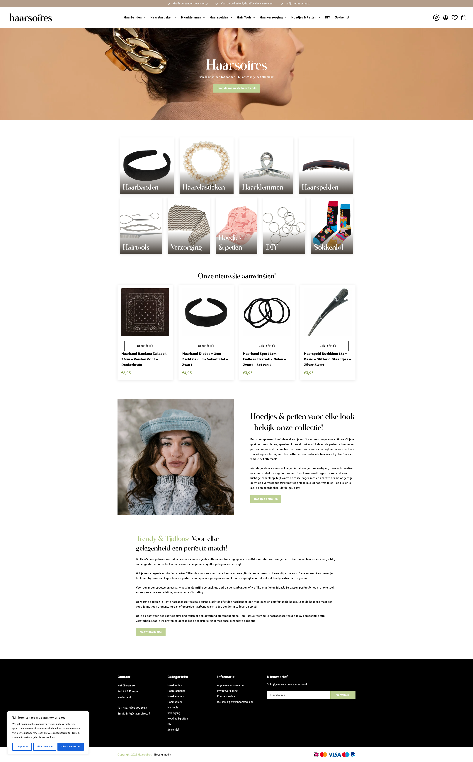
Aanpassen (22, 746)
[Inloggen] (445, 17)
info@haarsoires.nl (138, 713)
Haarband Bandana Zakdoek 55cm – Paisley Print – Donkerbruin (143, 359)
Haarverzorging (271, 17)
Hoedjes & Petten (303, 17)
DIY (327, 17)
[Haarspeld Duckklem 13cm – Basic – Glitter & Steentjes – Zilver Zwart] (328, 312)
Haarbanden (133, 17)
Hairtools (136, 247)
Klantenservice (226, 696)
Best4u (158, 754)
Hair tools (244, 17)
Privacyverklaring (227, 691)
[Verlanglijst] (455, 18)
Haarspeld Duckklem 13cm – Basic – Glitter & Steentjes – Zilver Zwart (327, 359)
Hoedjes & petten (177, 718)
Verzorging (186, 247)
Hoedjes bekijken (266, 499)
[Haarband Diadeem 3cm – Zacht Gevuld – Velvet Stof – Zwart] (206, 312)
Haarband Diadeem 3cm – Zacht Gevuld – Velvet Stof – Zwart (205, 359)
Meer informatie (151, 632)
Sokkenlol (342, 17)
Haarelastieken (161, 17)
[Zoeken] (436, 17)
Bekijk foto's (145, 346)
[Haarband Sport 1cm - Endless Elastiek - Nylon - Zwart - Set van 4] (267, 312)
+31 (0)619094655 (135, 708)
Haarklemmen (191, 17)
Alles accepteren (70, 746)
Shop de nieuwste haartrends (236, 88)
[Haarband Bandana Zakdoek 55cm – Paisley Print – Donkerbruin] (145, 312)
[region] (48, 733)
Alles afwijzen (45, 746)
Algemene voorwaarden (231, 685)
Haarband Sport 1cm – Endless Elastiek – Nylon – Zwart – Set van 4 (264, 359)
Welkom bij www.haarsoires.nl (235, 702)
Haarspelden (219, 17)
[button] (145, 331)
